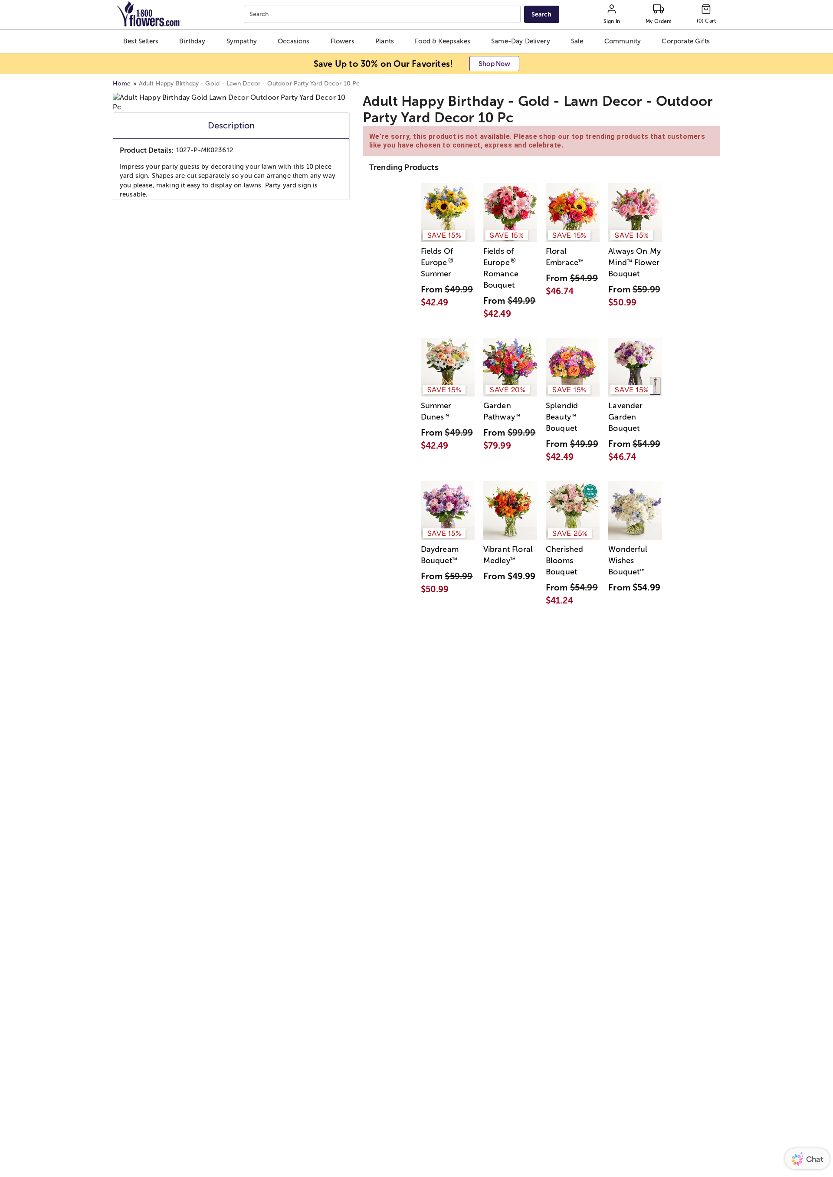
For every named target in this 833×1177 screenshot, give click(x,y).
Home (122, 83)
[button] (141, 41)
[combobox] (383, 14)
